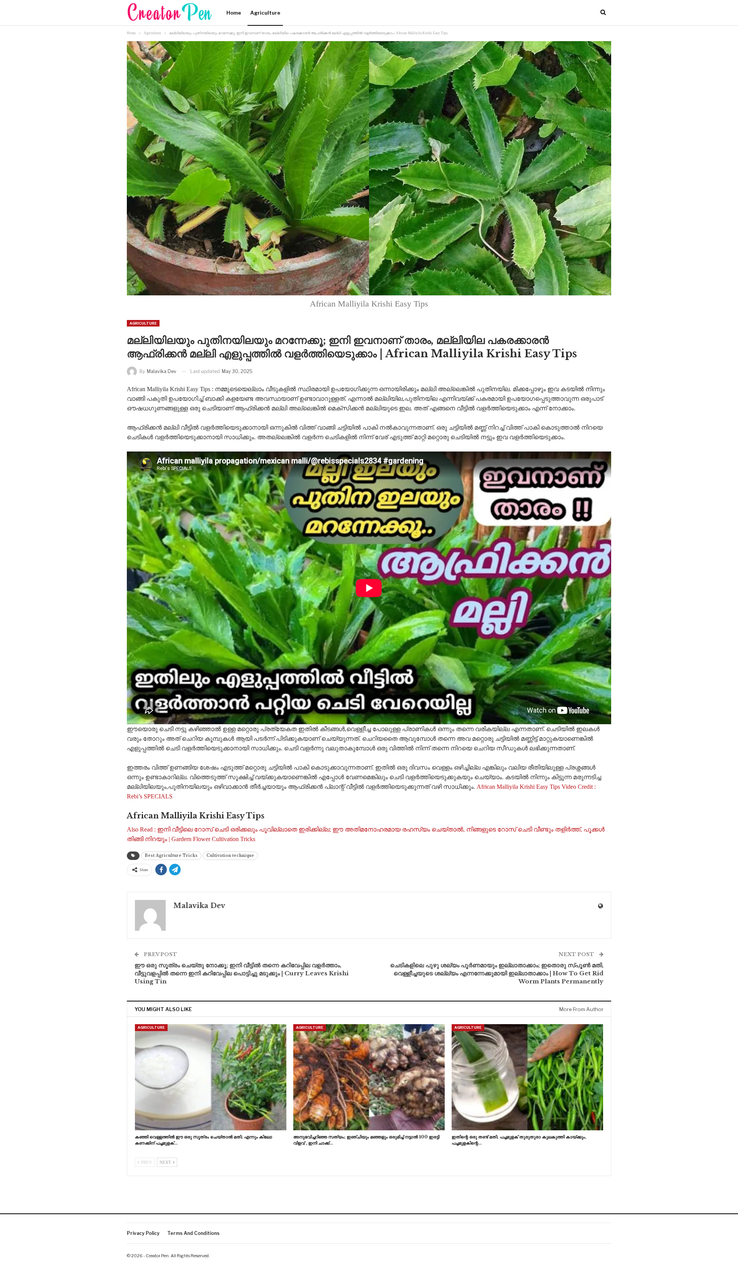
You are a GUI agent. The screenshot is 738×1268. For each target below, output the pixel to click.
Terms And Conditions (193, 1233)
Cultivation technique (230, 855)
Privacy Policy (143, 1233)
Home (233, 13)
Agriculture (265, 13)
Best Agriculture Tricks (171, 855)
